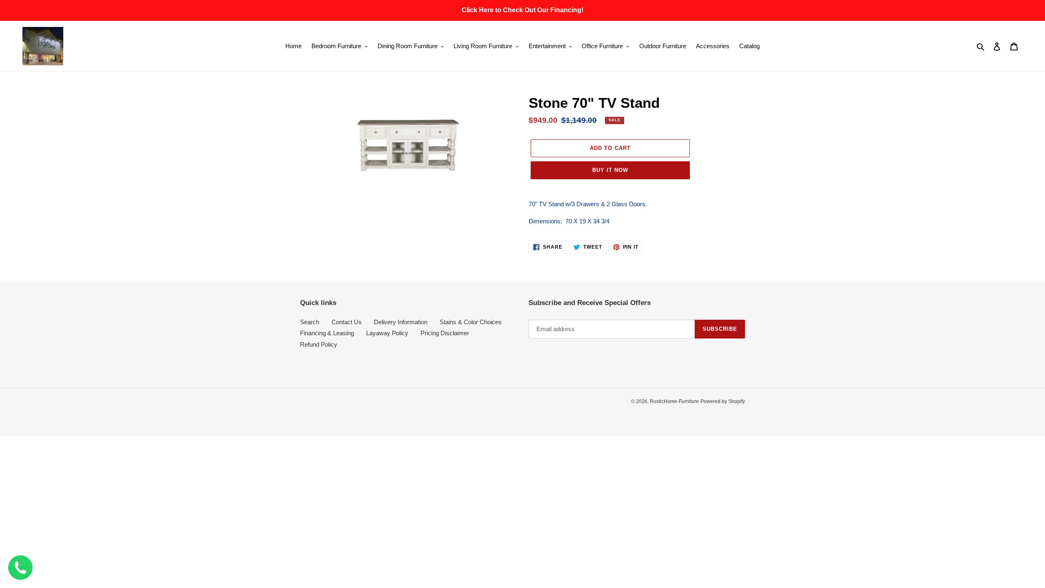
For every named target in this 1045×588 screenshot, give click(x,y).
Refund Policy (318, 344)
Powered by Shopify (722, 401)
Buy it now (610, 170)
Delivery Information (400, 321)
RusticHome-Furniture (674, 401)
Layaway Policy (387, 333)
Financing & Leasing (327, 333)
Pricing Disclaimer (444, 333)
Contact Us (346, 321)
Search (309, 321)
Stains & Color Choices (471, 321)
